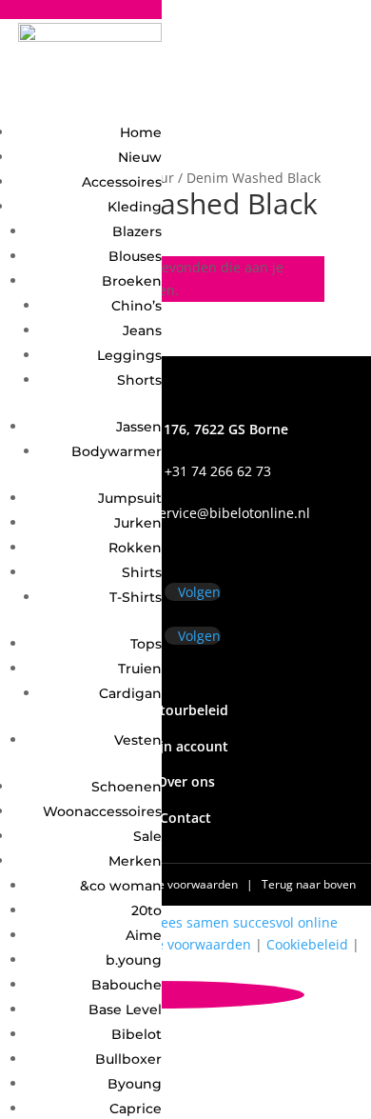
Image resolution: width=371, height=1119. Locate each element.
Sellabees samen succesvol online (230, 922)
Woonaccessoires (102, 811)
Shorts (139, 380)
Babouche (126, 984)
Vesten (138, 740)
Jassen (139, 426)
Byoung (134, 1083)
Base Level (125, 1009)
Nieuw (140, 157)
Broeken (132, 281)
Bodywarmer (116, 451)
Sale (147, 836)
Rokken (135, 547)
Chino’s (136, 305)
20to (146, 910)
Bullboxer (128, 1059)
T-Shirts (135, 597)
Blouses (135, 256)
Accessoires (122, 181)
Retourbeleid (186, 710)
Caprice (135, 1108)
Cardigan (130, 693)
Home (141, 132)
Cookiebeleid (307, 944)
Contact (185, 818)
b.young (134, 960)
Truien (140, 668)
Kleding (134, 206)
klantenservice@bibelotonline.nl (207, 513)
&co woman (121, 885)
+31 (185, 471)
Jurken (138, 522)
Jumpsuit (130, 498)
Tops (146, 643)
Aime (144, 935)
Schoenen (126, 786)
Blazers (137, 231)
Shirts (142, 572)
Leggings (129, 355)
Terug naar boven (309, 884)
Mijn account (186, 746)
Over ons (186, 781)
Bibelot (136, 1034)
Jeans (142, 330)
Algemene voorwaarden (175, 884)
